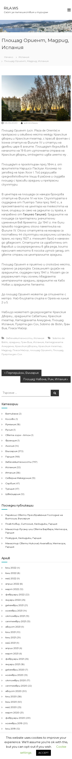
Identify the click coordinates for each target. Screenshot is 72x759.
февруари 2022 (15, 594)
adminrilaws (31, 122)
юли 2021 (10, 632)
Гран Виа (26, 342)
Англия (9, 445)
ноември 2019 (13, 723)
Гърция (9, 456)
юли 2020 (11, 696)
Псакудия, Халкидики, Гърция (23, 538)
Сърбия (10, 483)
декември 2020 (15, 669)
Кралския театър (50, 346)
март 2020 (12, 712)
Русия (9, 429)
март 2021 (11, 653)
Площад (58, 350)
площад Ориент (41, 350)
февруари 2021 (14, 658)
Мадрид (6, 350)
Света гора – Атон (18, 435)
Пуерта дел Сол (12, 354)
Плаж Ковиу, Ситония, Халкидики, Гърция (31, 523)
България (11, 451)
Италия (10, 472)
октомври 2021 (15, 616)
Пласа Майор (21, 350)
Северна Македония (18, 478)
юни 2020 (11, 701)
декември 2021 (14, 605)
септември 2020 (16, 685)
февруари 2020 (15, 717)
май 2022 (10, 578)
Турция (9, 488)
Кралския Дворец (26, 346)
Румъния (10, 424)
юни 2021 (10, 637)
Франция (11, 440)
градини (14, 342)
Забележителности (19, 338)
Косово (10, 419)
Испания (24, 57)
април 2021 (12, 648)
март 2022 (12, 589)
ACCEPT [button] (43, 752)
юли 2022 (10, 567)
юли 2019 (10, 728)
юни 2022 (11, 573)
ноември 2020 (14, 675)
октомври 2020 (15, 680)
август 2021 (13, 626)
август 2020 (13, 691)
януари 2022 (13, 599)
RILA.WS (11, 8)
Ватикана (11, 413)
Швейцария (12, 494)
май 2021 (10, 642)
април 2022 (12, 583)
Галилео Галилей (34, 214)
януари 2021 (12, 664)
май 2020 (11, 707)
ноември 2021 (13, 610)
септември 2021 (15, 621)
